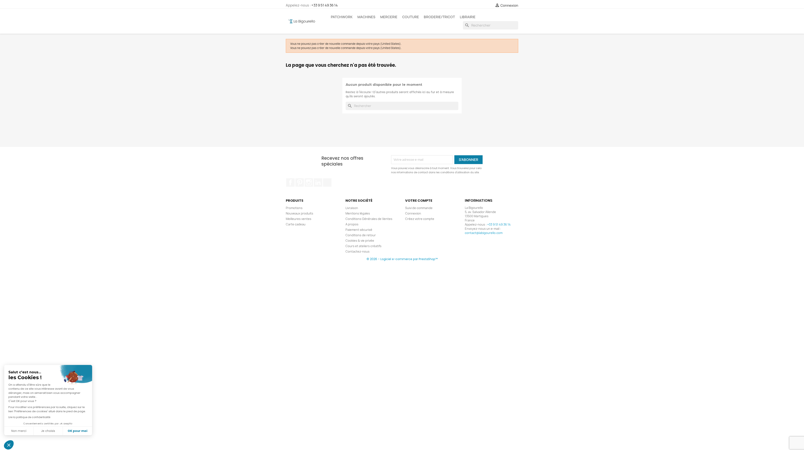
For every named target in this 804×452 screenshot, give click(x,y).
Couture (410, 17)
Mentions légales (357, 213)
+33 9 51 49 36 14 (324, 5)
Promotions (294, 208)
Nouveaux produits (299, 213)
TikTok (327, 182)
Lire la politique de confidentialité (29, 417)
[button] (9, 445)
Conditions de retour (360, 235)
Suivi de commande (419, 208)
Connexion (413, 213)
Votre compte (418, 200)
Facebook (290, 182)
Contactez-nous (357, 251)
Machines (366, 17)
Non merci (18, 431)
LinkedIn (318, 182)
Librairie (467, 17)
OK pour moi (77, 431)
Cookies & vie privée (359, 241)
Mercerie (388, 17)
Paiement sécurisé (358, 230)
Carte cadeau (295, 224)
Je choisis (48, 431)
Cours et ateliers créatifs (363, 246)
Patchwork (342, 17)
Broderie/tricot (439, 17)
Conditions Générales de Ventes (368, 219)
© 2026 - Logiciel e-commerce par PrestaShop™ (402, 259)
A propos (351, 224)
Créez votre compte (419, 219)
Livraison (351, 208)
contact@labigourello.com (483, 233)
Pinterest (299, 182)
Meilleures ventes (298, 219)
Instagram (309, 182)
